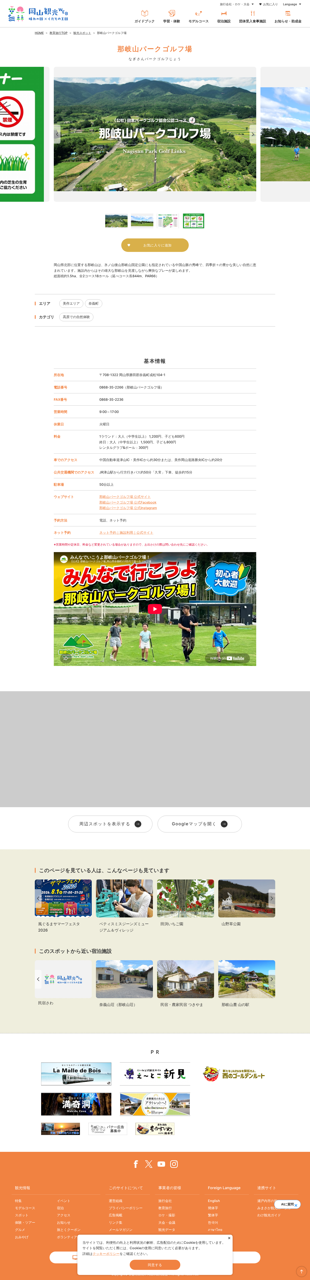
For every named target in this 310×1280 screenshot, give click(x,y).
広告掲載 (115, 1215)
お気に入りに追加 (157, 245)
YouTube (161, 1164)
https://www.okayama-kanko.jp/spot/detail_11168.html (185, 903)
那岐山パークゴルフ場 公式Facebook (127, 502)
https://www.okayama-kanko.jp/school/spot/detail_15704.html (124, 906)
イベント (63, 1201)
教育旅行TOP (58, 33)
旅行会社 (165, 1201)
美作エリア (71, 303)
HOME (39, 33)
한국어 (213, 1222)
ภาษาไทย (215, 1230)
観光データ (166, 1230)
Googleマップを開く (194, 823)
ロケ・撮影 (166, 1215)
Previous (56, 134)
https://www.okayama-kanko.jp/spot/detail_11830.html (246, 984)
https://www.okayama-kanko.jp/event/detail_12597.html (63, 906)
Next (253, 134)
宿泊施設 (224, 21)
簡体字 (213, 1208)
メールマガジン (120, 1230)
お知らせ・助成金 (288, 21)
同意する (155, 1265)
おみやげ (21, 1237)
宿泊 (60, 1208)
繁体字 (213, 1215)
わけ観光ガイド (269, 1215)
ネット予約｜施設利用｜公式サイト (126, 532)
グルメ (20, 1230)
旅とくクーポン (69, 1230)
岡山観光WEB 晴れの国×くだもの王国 (38, 13)
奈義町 (94, 303)
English (214, 1201)
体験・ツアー (25, 1222)
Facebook (136, 1164)
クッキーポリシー (106, 1254)
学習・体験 (171, 21)
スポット (21, 1215)
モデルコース (199, 21)
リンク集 (115, 1222)
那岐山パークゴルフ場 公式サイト (125, 497)
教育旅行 (165, 1208)
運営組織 (115, 1201)
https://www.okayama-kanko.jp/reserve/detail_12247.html (63, 983)
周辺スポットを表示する (104, 823)
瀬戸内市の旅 (267, 1201)
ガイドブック (145, 21)
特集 (18, 1201)
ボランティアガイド (72, 1237)
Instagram (174, 1164)
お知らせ (63, 1222)
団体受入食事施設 (252, 21)
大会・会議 (166, 1222)
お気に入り (270, 4)
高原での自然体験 (76, 317)
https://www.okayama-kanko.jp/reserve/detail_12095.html (124, 984)
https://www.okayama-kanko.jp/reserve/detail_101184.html (185, 984)
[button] (295, 1204)
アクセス (63, 1215)
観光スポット (82, 33)
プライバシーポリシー (126, 1208)
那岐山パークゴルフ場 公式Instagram (128, 508)
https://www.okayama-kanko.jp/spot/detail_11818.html (246, 903)
